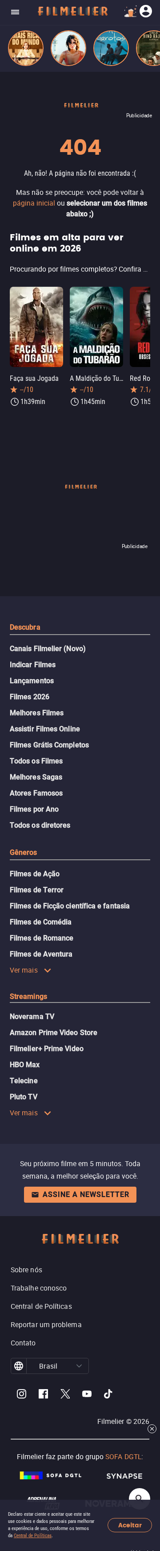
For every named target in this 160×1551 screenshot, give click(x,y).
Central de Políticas (33, 1536)
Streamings (28, 996)
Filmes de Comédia (41, 922)
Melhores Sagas (36, 777)
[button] (79, 1366)
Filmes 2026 (29, 697)
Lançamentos (32, 680)
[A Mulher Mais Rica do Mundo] (26, 48)
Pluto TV (23, 1097)
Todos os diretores (40, 825)
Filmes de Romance (41, 938)
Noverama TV (32, 1016)
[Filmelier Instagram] (21, 1395)
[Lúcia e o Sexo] (68, 48)
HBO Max (25, 1064)
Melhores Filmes (37, 713)
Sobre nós (26, 1270)
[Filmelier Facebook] (43, 1395)
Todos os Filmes (36, 761)
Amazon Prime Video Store (53, 1032)
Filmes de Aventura (41, 954)
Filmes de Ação (35, 874)
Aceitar (130, 1525)
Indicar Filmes (33, 664)
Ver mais (24, 969)
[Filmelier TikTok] (109, 1395)
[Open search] (139, 1499)
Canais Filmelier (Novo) (48, 648)
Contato (23, 1343)
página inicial (34, 203)
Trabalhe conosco (39, 1288)
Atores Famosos (36, 793)
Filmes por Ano (34, 809)
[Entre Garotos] (111, 48)
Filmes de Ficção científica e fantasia (70, 906)
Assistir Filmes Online (45, 729)
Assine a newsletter (86, 1194)
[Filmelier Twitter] (65, 1395)
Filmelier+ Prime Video (47, 1048)
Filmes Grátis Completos (49, 745)
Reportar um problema (46, 1324)
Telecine (24, 1081)
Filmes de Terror (37, 890)
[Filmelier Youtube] (87, 1395)
